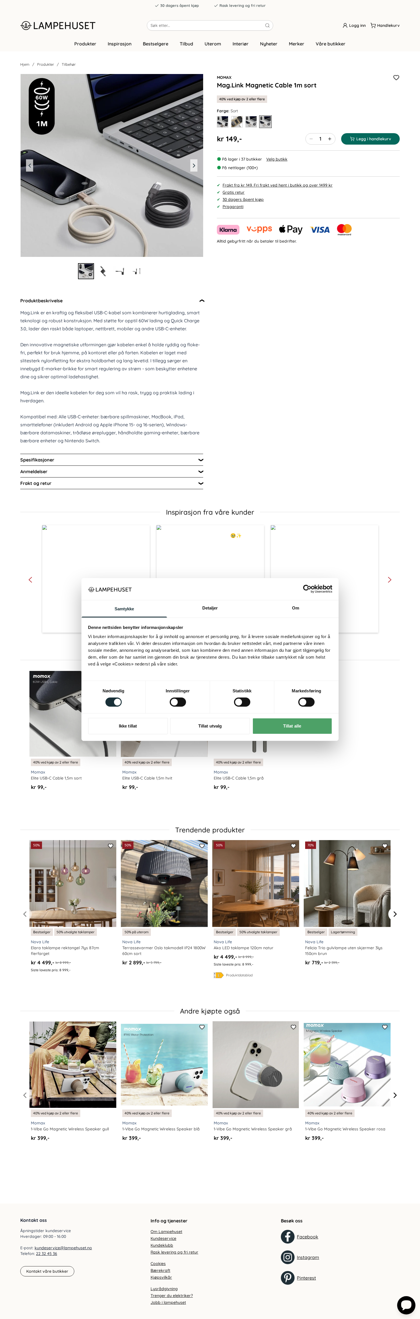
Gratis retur (234, 192)
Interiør (241, 44)
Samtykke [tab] (124, 608)
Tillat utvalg (210, 726)
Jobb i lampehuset (168, 1302)
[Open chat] (406, 1305)
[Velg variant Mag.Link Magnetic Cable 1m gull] (251, 121)
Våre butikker (330, 44)
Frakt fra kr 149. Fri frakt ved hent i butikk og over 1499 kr (278, 185)
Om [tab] (295, 607)
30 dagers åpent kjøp (179, 5)
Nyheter (268, 44)
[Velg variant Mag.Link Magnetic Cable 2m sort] (237, 121)
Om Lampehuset (166, 1231)
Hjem (24, 64)
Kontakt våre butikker (47, 1271)
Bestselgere (155, 44)
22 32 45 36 (46, 1253)
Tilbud (186, 44)
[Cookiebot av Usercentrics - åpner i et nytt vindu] (307, 589)
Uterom (213, 44)
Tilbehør (69, 64)
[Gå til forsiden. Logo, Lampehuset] (83, 25)
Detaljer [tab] (210, 607)
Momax (224, 77)
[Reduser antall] (311, 138)
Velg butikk (276, 159)
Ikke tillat (128, 726)
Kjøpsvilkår (161, 1277)
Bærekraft (160, 1270)
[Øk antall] (329, 138)
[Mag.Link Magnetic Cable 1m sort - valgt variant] (265, 121)
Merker (296, 44)
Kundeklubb (162, 1245)
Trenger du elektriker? (172, 1295)
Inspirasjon (119, 44)
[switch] (178, 702)
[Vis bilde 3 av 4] (120, 271)
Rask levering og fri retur (242, 5)
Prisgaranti (233, 206)
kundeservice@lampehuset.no (63, 1247)
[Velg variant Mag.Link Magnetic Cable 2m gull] (222, 121)
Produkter (85, 44)
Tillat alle (292, 726)
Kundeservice (163, 1238)
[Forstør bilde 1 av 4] (111, 165)
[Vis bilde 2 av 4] (103, 271)
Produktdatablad (239, 975)
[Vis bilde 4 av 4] (137, 271)
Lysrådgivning (164, 1288)
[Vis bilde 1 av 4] (86, 271)
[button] (30, 580)
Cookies (158, 1263)
